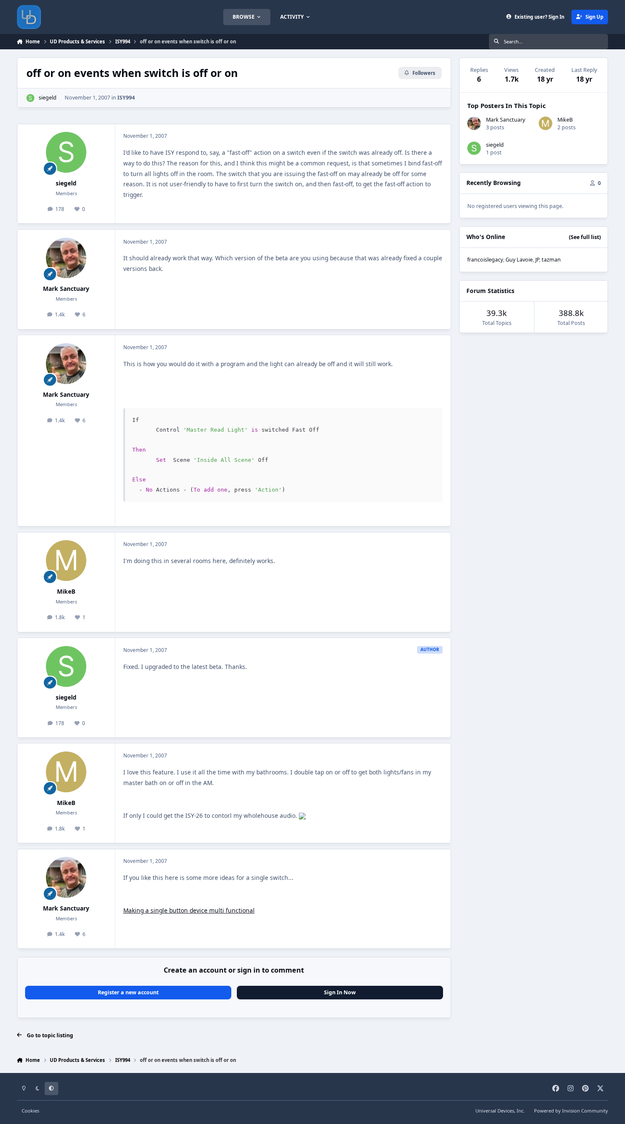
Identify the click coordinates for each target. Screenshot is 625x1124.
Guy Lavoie (519, 259)
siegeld (48, 97)
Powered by (571, 1110)
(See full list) (585, 237)
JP (537, 259)
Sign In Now (340, 992)
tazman (551, 259)
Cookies (30, 1110)
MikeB (66, 591)
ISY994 (126, 97)
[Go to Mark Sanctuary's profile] (66, 258)
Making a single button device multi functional (189, 910)
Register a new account (128, 992)
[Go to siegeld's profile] (30, 98)
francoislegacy (485, 259)
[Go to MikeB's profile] (66, 560)
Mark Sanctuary (66, 289)
